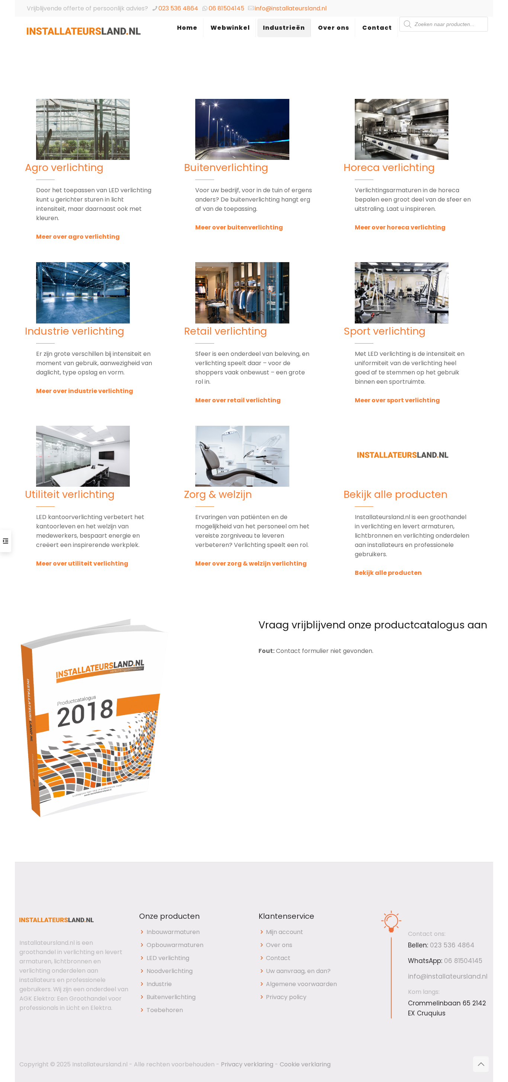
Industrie (159, 984)
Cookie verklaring (305, 1064)
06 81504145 (226, 8)
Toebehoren (165, 1010)
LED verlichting (168, 958)
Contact (278, 958)
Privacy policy (286, 997)
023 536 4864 (178, 8)
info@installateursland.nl (291, 8)
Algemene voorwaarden (301, 984)
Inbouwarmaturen (173, 932)
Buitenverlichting (171, 997)
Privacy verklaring (247, 1064)
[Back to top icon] (481, 1064)
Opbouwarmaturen (175, 945)
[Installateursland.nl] (84, 35)
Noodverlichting (170, 971)
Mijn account (284, 932)
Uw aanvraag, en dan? (298, 971)
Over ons (279, 945)
